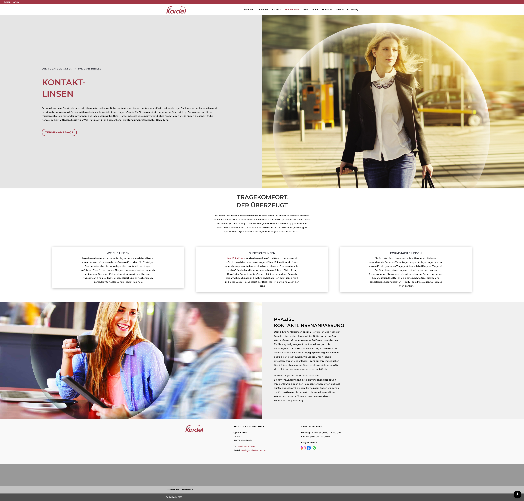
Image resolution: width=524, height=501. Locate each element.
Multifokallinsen (236, 258)
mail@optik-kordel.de (253, 450)
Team (305, 10)
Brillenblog (352, 10)
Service (325, 10)
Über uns (248, 10)
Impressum (187, 489)
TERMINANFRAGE (59, 132)
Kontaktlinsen (292, 10)
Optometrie (263, 10)
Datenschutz (172, 489)
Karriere (340, 10)
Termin (315, 10)
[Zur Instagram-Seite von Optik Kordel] (303, 449)
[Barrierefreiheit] (517, 494)
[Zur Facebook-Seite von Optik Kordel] (309, 449)
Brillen (275, 10)
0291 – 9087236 (246, 446)
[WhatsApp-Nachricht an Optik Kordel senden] (314, 449)
